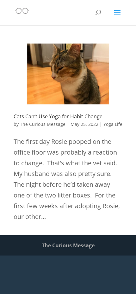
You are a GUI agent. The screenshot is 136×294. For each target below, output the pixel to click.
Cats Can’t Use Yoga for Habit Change (58, 116)
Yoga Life (112, 124)
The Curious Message (42, 124)
